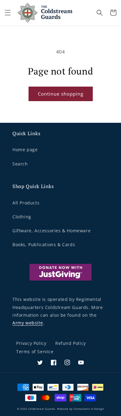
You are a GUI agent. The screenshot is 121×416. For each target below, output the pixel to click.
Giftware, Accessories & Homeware (51, 231)
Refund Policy (70, 343)
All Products (25, 203)
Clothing (21, 217)
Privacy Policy (31, 343)
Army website (27, 323)
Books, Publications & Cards (43, 244)
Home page (25, 149)
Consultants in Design (89, 408)
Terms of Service (35, 351)
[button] (8, 12)
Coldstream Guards (41, 408)
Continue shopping (60, 94)
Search (20, 164)
